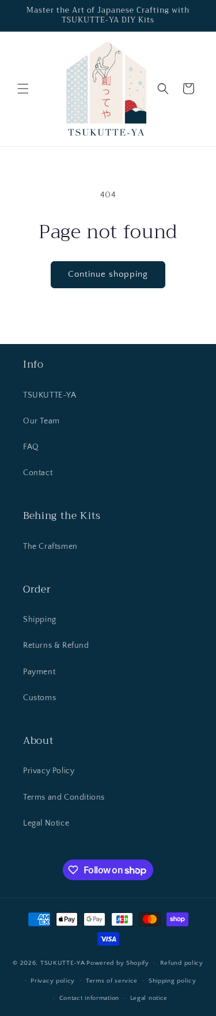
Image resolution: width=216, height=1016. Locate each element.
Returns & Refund (56, 645)
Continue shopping (108, 274)
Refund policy (181, 963)
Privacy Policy (48, 771)
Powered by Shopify (117, 963)
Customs (39, 697)
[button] (23, 88)
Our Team (41, 421)
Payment (39, 672)
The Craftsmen (50, 546)
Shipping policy (172, 980)
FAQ (31, 447)
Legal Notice (46, 823)
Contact (37, 473)
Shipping (39, 619)
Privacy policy (53, 980)
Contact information (89, 998)
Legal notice (149, 998)
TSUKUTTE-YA (50, 395)
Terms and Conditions (64, 797)
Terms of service (112, 980)
